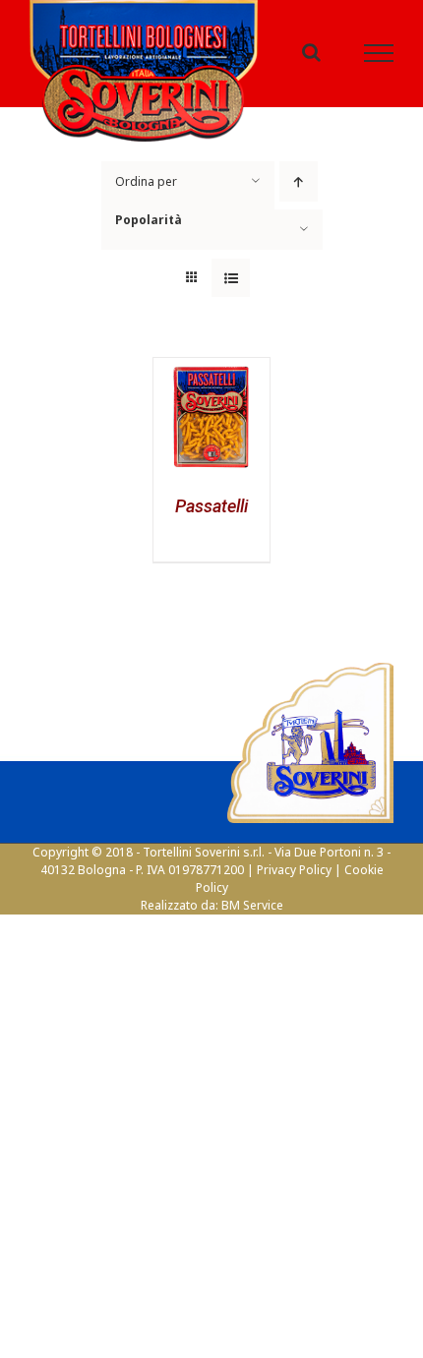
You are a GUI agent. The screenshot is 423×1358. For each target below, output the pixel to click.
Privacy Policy (294, 880)
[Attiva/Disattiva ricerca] (311, 58)
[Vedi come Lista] (231, 288)
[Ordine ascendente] (298, 192)
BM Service (252, 916)
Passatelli (211, 517)
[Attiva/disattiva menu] (379, 59)
